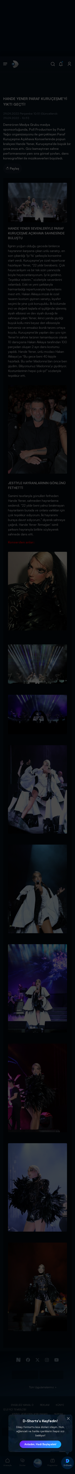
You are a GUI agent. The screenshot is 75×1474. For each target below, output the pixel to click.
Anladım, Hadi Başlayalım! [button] (40, 1444)
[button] (68, 1418)
